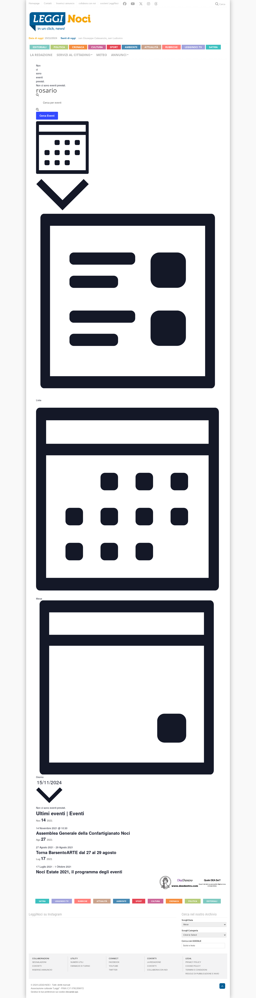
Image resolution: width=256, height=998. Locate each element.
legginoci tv (193, 47)
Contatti (48, 3)
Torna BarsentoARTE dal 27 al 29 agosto (76, 852)
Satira (213, 47)
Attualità (151, 47)
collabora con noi (87, 3)
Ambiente (131, 47)
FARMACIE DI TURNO (80, 966)
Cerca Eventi (47, 115)
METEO (101, 55)
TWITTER (113, 970)
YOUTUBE (113, 966)
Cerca (222, 4)
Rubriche (171, 47)
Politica (59, 47)
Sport (114, 47)
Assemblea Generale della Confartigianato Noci (83, 833)
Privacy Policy (193, 962)
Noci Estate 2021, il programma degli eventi (79, 872)
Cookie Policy (192, 966)
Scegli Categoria (190, 931)
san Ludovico (115, 38)
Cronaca (78, 47)
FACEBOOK (114, 962)
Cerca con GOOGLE (191, 941)
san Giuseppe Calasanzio (92, 38)
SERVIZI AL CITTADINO (73, 55)
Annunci (118, 55)
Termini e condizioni (196, 970)
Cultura (97, 47)
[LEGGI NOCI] (220, 986)
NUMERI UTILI (77, 962)
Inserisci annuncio (65, 3)
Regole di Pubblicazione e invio (202, 974)
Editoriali (39, 47)
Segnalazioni (39, 962)
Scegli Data (187, 920)
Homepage (34, 3)
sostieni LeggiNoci (109, 3)
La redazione (41, 55)
